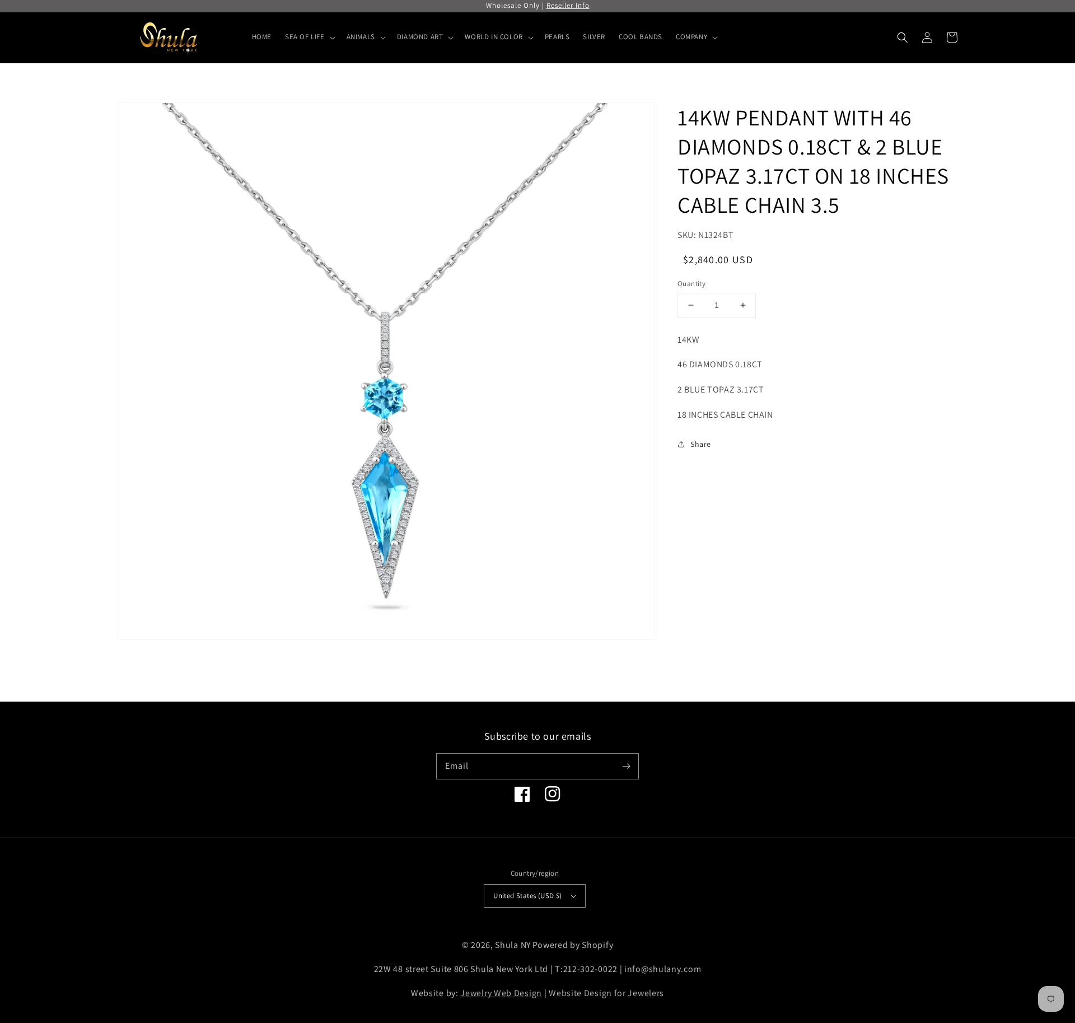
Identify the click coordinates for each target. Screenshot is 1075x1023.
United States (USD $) (527, 895)
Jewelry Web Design (501, 993)
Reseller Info (568, 5)
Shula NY (513, 945)
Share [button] (700, 443)
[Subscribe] (626, 766)
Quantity (691, 283)
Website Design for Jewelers (606, 993)
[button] (902, 37)
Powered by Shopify (573, 945)
